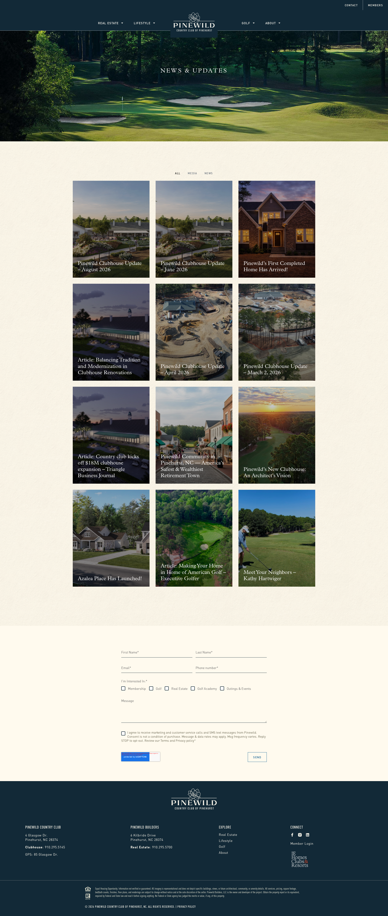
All (177, 173)
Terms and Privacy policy (177, 740)
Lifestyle (142, 22)
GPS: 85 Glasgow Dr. (41, 854)
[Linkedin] (307, 835)
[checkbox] (186, 687)
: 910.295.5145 (45, 846)
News (209, 173)
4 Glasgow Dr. (36, 834)
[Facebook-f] (292, 835)
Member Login (301, 843)
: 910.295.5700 (151, 846)
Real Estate (108, 22)
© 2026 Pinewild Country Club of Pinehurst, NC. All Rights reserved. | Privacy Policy (140, 906)
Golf (246, 22)
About (270, 22)
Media (192, 173)
